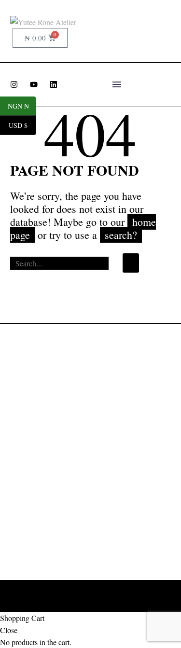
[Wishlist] (162, 21)
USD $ (22, 125)
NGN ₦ (22, 106)
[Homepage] (43, 21)
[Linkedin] (53, 84)
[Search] (131, 263)
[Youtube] (34, 84)
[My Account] (146, 21)
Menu (116, 84)
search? (121, 235)
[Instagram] (14, 84)
